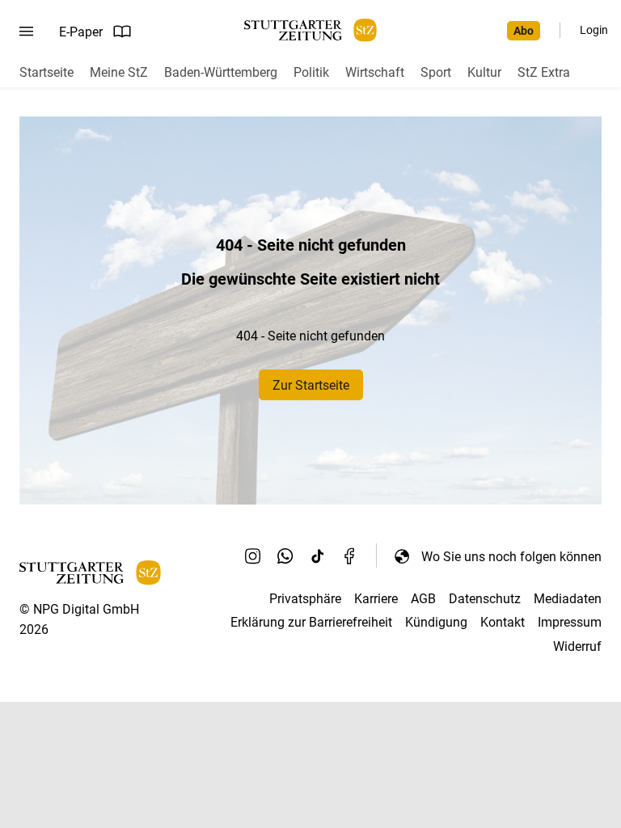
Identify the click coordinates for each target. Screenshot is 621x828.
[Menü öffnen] (26, 31)
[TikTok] (318, 556)
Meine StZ (119, 72)
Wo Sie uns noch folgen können (511, 556)
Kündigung (436, 622)
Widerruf (577, 646)
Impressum (570, 622)
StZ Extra (544, 72)
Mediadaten (568, 598)
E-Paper (81, 32)
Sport (435, 72)
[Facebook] (350, 556)
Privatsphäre (305, 598)
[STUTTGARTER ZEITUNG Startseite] (310, 30)
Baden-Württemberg (220, 72)
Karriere (376, 598)
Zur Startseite (310, 385)
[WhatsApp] (285, 556)
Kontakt (502, 622)
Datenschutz (485, 598)
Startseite (46, 72)
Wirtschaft (374, 72)
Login (594, 29)
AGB (423, 598)
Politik (311, 72)
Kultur (484, 72)
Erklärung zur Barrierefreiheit (311, 622)
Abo (523, 30)
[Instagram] (253, 556)
